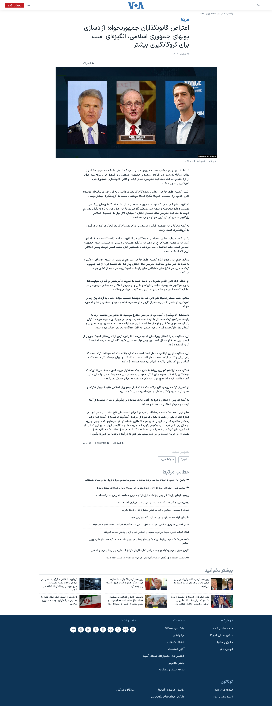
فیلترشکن (178, 635)
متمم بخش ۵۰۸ (223, 629)
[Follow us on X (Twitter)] (118, 630)
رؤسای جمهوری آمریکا (171, 690)
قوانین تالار (226, 649)
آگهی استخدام (176, 649)
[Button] (88, 63)
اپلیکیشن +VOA (174, 629)
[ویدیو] (29, 5)
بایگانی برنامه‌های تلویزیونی (167, 697)
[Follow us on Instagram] (103, 630)
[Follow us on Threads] (96, 630)
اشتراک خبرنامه (175, 642)
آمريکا (185, 19)
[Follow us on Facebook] (133, 630)
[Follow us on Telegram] (125, 630)
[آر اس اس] (88, 630)
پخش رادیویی (176, 663)
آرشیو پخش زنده (223, 697)
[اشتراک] (73, 630)
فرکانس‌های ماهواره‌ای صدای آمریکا (163, 656)
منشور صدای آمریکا (221, 635)
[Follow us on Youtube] (110, 630)
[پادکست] (81, 630)
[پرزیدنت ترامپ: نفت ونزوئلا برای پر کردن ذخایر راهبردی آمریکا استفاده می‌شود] (222, 584)
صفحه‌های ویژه (224, 690)
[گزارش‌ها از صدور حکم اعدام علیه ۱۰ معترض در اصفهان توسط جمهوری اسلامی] (90, 601)
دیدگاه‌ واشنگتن (125, 690)
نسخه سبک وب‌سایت (171, 670)
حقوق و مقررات (224, 642)
